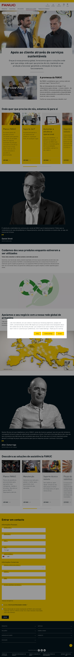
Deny (37, 333)
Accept (60, 333)
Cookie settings (48, 333)
